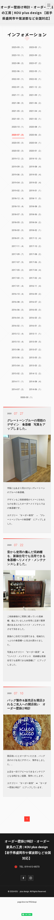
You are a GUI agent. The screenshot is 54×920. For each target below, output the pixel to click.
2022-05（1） (35, 71)
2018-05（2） (18, 222)
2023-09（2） (35, 55)
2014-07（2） (18, 389)
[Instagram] (30, 878)
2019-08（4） (35, 166)
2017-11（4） (18, 246)
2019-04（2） (18, 182)
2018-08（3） (35, 206)
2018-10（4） (18, 206)
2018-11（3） (35, 198)
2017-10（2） (35, 246)
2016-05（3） (35, 310)
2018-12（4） (18, 198)
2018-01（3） (18, 238)
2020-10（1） (18, 127)
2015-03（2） (35, 365)
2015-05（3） (35, 357)
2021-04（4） (35, 111)
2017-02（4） (35, 278)
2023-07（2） (35, 63)
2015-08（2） (18, 349)
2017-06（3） (35, 262)
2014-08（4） (35, 381)
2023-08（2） (18, 63)
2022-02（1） (35, 79)
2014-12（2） (35, 373)
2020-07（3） (18, 135)
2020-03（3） (18, 151)
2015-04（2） (18, 365)
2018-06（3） (35, 214)
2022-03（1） (18, 79)
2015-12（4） (18, 334)
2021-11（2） (18, 95)
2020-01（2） (35, 151)
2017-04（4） (35, 270)
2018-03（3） (18, 230)
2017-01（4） (18, 286)
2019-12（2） (18, 158)
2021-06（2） (35, 103)
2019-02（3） (18, 190)
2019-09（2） (18, 166)
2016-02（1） (18, 326)
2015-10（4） (18, 342)
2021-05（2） (18, 111)
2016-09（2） (35, 294)
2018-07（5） (18, 214)
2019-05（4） (35, 174)
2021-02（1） (35, 119)
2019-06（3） (18, 174)
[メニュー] (49, 5)
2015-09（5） (35, 342)
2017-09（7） (18, 254)
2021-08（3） (18, 103)
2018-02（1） (35, 230)
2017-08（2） (35, 254)
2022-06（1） (18, 71)
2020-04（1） (35, 143)
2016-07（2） (35, 302)
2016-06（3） (18, 310)
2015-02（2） (18, 373)
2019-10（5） (35, 158)
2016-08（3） (18, 302)
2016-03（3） (35, 318)
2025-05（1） (18, 47)
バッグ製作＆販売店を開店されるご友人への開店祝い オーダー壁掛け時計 (26, 704)
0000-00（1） (27, 397)
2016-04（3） (18, 318)
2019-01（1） (35, 190)
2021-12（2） (35, 87)
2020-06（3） (35, 135)
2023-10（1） (18, 55)
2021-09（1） (35, 95)
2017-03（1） (18, 278)
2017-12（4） (35, 238)
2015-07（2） (35, 349)
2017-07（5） (18, 262)
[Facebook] (23, 878)
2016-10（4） (18, 294)
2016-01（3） (35, 326)
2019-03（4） (35, 182)
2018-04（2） (35, 222)
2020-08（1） (35, 127)
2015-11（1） (35, 334)
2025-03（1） (35, 47)
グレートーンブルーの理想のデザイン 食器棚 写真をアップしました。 (26, 424)
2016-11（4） (35, 286)
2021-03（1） (18, 119)
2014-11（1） (18, 381)
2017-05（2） (18, 270)
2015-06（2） (18, 357)
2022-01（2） (18, 87)
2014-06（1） (35, 389)
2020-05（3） (18, 143)
